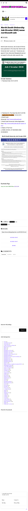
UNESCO (6, 395)
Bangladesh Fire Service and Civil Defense (12, 356)
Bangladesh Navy (7, 359)
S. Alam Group (7, 389)
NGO (5, 380)
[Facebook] (1, 2)
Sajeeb (5, 390)
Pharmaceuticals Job (7, 382)
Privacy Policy (17, 503)
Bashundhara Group (7, 365)
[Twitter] (3, 2)
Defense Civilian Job (8, 367)
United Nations (7, 399)
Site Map (4, 503)
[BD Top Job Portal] (14, 8)
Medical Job (6, 376)
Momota (5, 379)
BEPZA (5, 347)
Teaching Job (6, 392)
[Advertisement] (13, 98)
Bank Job (5, 362)
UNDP (5, 394)
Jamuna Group (6, 372)
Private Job (6, 24)
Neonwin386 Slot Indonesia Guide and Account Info (17, 18)
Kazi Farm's (6, 375)
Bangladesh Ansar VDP (8, 351)
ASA (5, 341)
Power (5, 384)
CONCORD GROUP (8, 366)
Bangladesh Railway (8, 361)
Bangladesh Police (7, 360)
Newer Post (14, 237)
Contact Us (16, 500)
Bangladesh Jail (7, 357)
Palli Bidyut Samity (7, 381)
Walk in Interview (7, 401)
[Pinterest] (6, 2)
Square (5, 391)
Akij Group (6, 344)
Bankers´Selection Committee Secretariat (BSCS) (13, 364)
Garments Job (6, 370)
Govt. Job (6, 371)
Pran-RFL (6, 386)
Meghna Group (7, 377)
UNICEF (5, 396)
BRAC (5, 349)
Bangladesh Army (7, 352)
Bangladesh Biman (7, 355)
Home (2, 24)
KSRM (5, 374)
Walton (5, 402)
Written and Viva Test (8, 404)
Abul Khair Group (7, 342)
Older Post (14, 241)
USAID (5, 397)
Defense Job (6, 369)
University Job (12, 24)
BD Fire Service (7, 346)
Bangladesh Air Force (8, 350)
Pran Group (6, 385)
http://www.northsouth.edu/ (14, 119)
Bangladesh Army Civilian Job (9, 354)
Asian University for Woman (9, 345)
